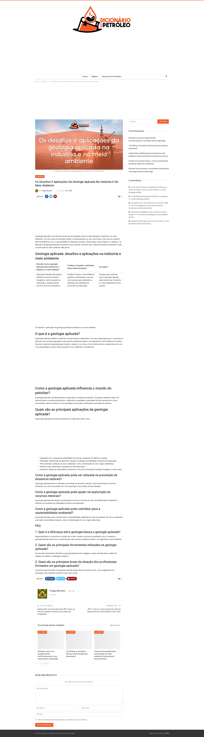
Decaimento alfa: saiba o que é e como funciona (147, 221)
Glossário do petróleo (111, 76)
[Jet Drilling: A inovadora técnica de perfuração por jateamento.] (79, 640)
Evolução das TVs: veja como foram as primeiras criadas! (149, 203)
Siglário (94, 76)
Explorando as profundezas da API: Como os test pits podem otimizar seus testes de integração (56, 611)
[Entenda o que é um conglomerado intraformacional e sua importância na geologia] (51, 640)
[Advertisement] (102, 55)
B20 (167, 733)
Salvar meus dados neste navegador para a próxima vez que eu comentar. (62, 720)
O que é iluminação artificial (140, 199)
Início (85, 76)
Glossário (40, 176)
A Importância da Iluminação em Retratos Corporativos (149, 196)
